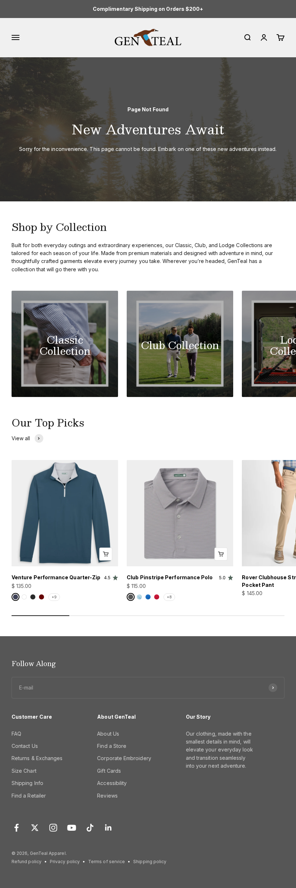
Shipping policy (149, 861)
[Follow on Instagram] (53, 828)
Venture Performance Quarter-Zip (56, 577)
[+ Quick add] (105, 554)
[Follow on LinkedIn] (108, 828)
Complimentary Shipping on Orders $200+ (148, 9)
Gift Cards (109, 771)
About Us (108, 734)
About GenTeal (116, 717)
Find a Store (111, 746)
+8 (169, 597)
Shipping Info (27, 783)
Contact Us (25, 746)
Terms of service (106, 861)
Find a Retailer (29, 796)
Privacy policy (65, 861)
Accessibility (112, 783)
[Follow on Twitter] (35, 828)
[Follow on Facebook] (16, 828)
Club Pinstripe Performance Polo (170, 577)
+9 (54, 597)
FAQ (16, 734)
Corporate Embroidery (124, 758)
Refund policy (27, 861)
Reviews (107, 796)
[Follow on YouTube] (72, 828)
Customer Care (32, 717)
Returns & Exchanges (37, 758)
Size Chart (24, 771)
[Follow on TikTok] (90, 828)
